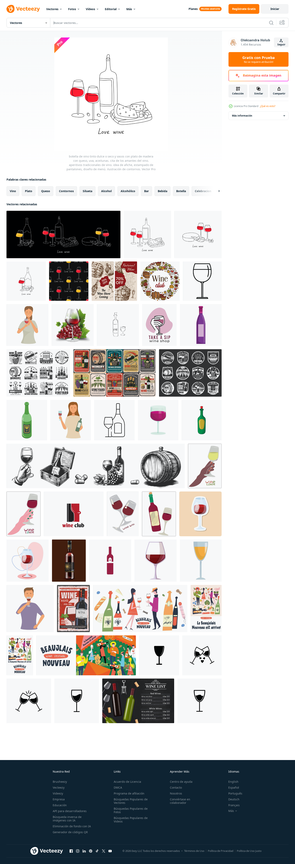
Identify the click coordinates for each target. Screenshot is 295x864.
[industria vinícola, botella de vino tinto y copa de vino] (73, 608)
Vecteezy (58, 787)
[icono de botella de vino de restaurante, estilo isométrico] (26, 420)
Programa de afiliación (129, 793)
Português (235, 793)
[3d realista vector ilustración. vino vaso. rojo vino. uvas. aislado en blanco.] (73, 325)
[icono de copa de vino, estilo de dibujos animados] (158, 420)
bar (146, 191)
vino (13, 191)
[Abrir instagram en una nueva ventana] (77, 850)
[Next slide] (215, 191)
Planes (193, 9)
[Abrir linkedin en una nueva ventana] (84, 850)
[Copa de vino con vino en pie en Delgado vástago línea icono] (202, 281)
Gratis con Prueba (258, 59)
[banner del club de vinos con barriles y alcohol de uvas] (160, 281)
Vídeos (90, 9)
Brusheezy (60, 782)
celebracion (203, 191)
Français (234, 805)
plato (28, 191)
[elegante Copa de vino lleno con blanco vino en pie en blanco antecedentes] (201, 561)
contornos (66, 191)
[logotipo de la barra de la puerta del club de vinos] (74, 513)
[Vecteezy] (23, 9)
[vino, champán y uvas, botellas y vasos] (114, 373)
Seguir (281, 44)
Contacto (176, 787)
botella (181, 191)
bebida (162, 191)
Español (233, 787)
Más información (242, 115)
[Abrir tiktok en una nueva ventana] (97, 850)
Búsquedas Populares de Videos (131, 819)
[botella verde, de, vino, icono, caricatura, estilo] (202, 420)
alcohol (106, 191)
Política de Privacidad (220, 851)
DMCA (118, 787)
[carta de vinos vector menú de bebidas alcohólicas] (138, 701)
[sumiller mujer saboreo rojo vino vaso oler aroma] (27, 325)
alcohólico (128, 191)
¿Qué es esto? (267, 106)
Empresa (59, 799)
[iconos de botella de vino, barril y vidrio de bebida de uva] (190, 373)
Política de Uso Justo (249, 851)
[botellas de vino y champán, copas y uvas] (38, 373)
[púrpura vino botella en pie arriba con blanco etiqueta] (201, 325)
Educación (60, 805)
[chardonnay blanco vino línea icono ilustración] (114, 420)
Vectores (52, 9)
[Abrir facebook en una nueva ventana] (71, 850)
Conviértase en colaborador (180, 801)
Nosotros (176, 793)
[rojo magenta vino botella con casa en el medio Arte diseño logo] (110, 561)
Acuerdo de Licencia (127, 782)
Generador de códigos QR (70, 832)
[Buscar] (271, 22)
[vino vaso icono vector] (159, 655)
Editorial (111, 9)
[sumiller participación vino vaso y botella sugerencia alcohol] (70, 420)
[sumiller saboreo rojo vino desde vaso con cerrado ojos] (30, 608)
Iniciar (274, 9)
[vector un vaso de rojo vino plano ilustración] (155, 561)
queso (45, 191)
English (233, 782)
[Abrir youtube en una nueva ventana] (110, 850)
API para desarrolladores (70, 811)
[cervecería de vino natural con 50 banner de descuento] (114, 281)
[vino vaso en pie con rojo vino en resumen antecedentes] (200, 513)
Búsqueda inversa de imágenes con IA (67, 818)
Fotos (72, 9)
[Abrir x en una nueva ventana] (103, 850)
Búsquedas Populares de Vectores (131, 801)
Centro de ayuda (181, 782)
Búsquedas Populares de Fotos (131, 810)
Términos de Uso (194, 851)
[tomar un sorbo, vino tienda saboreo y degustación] (159, 325)
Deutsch (233, 799)
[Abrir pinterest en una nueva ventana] (90, 850)
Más (129, 9)
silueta (87, 191)
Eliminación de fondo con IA (72, 826)
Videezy (58, 793)
